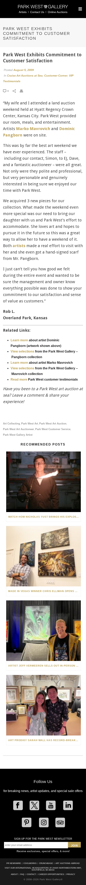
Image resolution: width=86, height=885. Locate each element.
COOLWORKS (30, 863)
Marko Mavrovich (33, 128)
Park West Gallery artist (17, 434)
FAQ (22, 874)
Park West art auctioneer (18, 429)
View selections (22, 351)
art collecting (11, 423)
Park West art (29, 423)
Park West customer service (52, 429)
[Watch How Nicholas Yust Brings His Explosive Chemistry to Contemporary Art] (43, 482)
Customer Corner (55, 75)
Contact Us (37, 12)
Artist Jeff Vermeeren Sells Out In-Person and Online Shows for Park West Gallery (44, 665)
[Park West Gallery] (43, 8)
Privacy (70, 874)
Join (74, 845)
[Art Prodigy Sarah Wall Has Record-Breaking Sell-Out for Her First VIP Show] (43, 705)
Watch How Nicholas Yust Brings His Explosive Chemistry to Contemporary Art (44, 516)
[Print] (23, 91)
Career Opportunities (51, 874)
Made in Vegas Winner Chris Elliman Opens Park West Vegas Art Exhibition (44, 591)
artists (19, 245)
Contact (31, 874)
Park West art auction (52, 423)
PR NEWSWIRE (13, 863)
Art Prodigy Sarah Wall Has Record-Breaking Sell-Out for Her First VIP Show (44, 740)
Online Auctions (57, 12)
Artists (23, 12)
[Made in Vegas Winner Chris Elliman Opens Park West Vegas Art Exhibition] (43, 556)
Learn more (19, 340)
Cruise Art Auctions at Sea (25, 75)
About (14, 874)
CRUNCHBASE (46, 863)
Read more (19, 379)
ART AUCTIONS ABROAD (67, 863)
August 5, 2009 (23, 70)
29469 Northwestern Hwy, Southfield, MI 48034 (57, 869)
